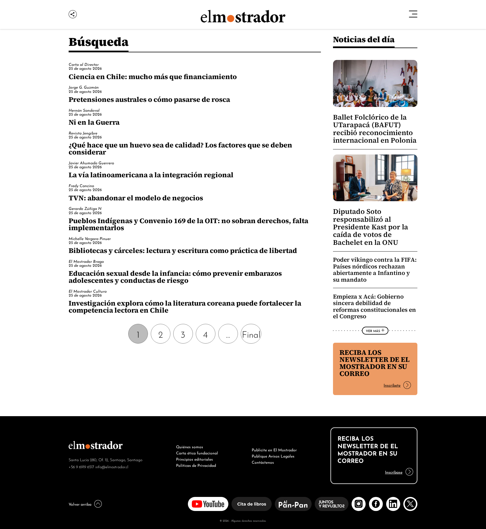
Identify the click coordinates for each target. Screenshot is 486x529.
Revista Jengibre (83, 133)
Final (251, 334)
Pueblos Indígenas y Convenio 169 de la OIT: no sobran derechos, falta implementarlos (188, 224)
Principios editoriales (194, 458)
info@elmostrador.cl (111, 466)
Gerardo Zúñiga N (85, 208)
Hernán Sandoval (84, 110)
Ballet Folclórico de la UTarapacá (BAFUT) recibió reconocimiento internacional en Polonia (375, 129)
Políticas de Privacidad (196, 465)
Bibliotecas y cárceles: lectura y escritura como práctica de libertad (183, 250)
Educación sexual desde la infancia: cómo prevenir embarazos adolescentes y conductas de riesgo (175, 276)
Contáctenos (263, 462)
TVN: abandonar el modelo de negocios (136, 198)
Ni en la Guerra (94, 122)
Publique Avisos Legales (273, 455)
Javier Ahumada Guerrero (91, 162)
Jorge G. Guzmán (84, 87)
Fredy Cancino (81, 185)
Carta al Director (84, 64)
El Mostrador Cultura (88, 291)
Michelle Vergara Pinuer (90, 238)
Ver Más (373, 330)
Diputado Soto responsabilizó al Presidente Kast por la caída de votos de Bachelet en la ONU (370, 227)
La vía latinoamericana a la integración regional (151, 175)
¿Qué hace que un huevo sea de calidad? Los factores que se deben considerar (180, 148)
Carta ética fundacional (197, 452)
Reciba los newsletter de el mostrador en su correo (374, 363)
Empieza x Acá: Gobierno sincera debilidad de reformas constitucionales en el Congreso (374, 306)
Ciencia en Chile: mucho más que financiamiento (153, 76)
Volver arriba (80, 503)
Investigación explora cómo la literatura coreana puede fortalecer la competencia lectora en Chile (185, 306)
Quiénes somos (189, 446)
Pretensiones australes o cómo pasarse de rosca (149, 99)
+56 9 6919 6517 (81, 466)
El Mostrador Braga (86, 261)
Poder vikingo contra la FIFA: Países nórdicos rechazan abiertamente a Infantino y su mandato (375, 269)
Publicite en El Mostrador (274, 449)
